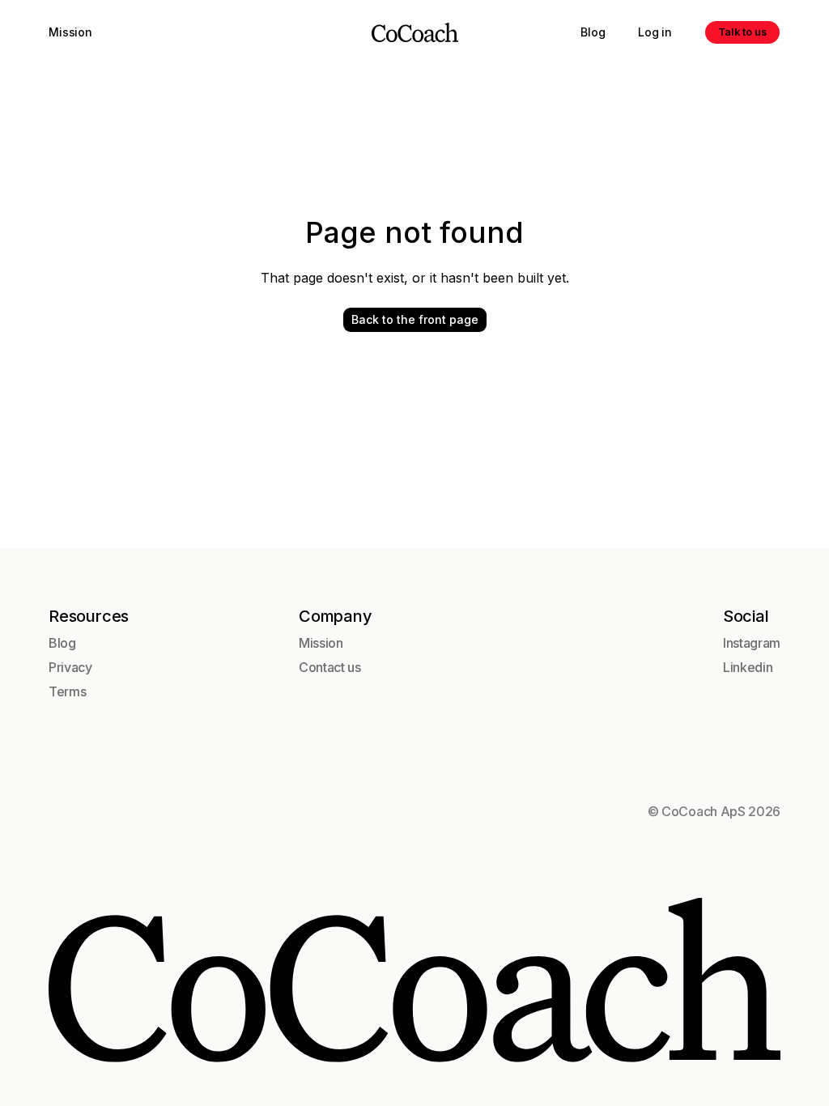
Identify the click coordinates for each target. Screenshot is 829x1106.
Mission (70, 32)
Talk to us (742, 32)
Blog (592, 32)
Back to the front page (414, 319)
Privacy (70, 667)
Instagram (751, 643)
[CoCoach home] (415, 32)
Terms (67, 691)
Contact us (330, 667)
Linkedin (747, 667)
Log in (655, 32)
